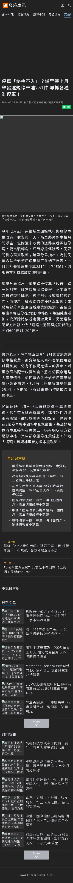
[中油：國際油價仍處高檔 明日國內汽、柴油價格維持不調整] (13, 821)
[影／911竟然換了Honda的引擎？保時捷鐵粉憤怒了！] (13, 634)
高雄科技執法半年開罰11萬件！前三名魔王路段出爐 (37, 478)
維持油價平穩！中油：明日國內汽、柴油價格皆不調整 (39, 522)
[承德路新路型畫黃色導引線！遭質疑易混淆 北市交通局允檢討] (13, 766)
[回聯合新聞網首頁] (5, 5)
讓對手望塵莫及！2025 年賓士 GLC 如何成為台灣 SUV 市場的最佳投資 (48, 652)
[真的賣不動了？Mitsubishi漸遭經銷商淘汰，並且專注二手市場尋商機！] (13, 616)
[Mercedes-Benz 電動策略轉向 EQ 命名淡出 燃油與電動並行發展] (13, 671)
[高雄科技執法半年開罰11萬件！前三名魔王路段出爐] (13, 748)
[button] (68, 5)
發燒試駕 (23, 14)
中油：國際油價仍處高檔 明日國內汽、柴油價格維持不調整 (37, 512)
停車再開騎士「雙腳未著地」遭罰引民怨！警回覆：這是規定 (48, 706)
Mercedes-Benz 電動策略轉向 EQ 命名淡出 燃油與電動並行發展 (48, 670)
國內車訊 (8, 14)
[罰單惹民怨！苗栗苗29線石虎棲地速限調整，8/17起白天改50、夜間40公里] (13, 839)
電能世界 (55, 14)
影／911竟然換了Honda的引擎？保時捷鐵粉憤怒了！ (48, 631)
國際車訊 (39, 14)
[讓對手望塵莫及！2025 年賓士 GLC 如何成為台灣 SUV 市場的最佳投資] (13, 653)
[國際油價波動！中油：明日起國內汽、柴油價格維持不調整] (13, 784)
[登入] (63, 5)
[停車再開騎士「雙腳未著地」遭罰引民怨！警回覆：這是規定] (13, 707)
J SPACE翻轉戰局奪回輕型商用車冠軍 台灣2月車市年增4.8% (48, 688)
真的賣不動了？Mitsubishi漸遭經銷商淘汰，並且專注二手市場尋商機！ (47, 615)
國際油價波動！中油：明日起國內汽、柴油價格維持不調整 (37, 502)
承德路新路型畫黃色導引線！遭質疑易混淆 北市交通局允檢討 (39, 468)
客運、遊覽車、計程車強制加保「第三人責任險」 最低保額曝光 (47, 802)
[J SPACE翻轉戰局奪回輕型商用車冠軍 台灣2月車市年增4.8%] (13, 689)
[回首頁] (17, 5)
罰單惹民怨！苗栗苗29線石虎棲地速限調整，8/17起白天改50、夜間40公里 (38, 490)
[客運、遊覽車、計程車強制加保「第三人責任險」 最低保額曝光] (13, 803)
